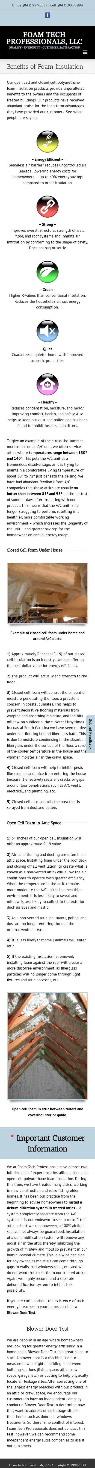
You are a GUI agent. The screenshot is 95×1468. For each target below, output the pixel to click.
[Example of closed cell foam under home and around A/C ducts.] (47, 566)
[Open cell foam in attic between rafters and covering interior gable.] (47, 995)
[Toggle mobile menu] (85, 52)
